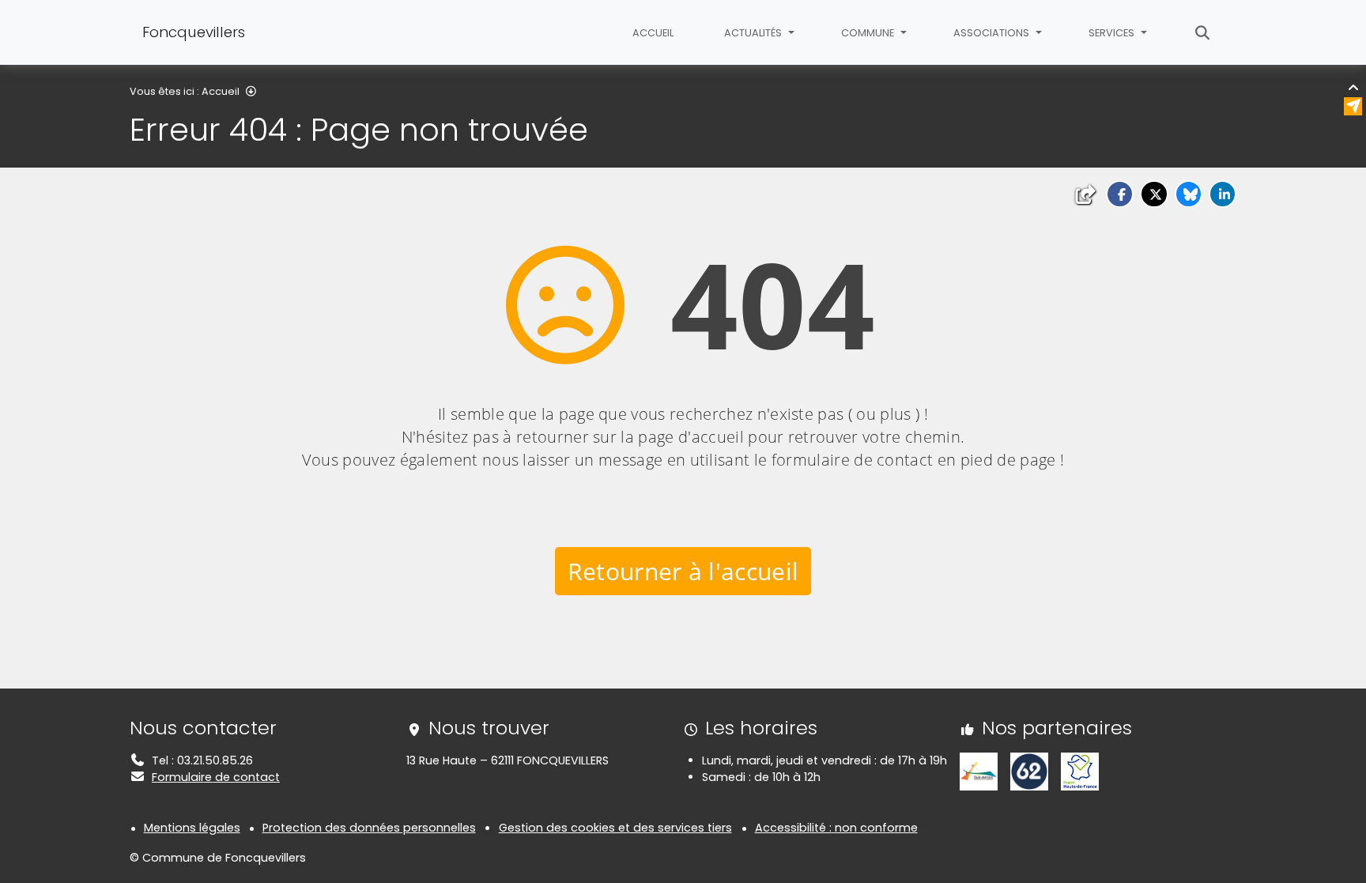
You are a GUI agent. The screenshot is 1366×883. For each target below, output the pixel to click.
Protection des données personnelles (369, 828)
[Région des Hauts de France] (1080, 771)
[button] (1120, 194)
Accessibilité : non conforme (836, 828)
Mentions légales (192, 828)
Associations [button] (992, 33)
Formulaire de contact (216, 777)
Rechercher (1202, 32)
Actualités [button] (754, 33)
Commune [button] (868, 33)
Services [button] (1113, 33)
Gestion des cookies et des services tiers (615, 828)
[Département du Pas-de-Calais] (1029, 771)
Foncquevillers (193, 32)
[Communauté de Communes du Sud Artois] (979, 771)
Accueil (653, 33)
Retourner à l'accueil (683, 571)
